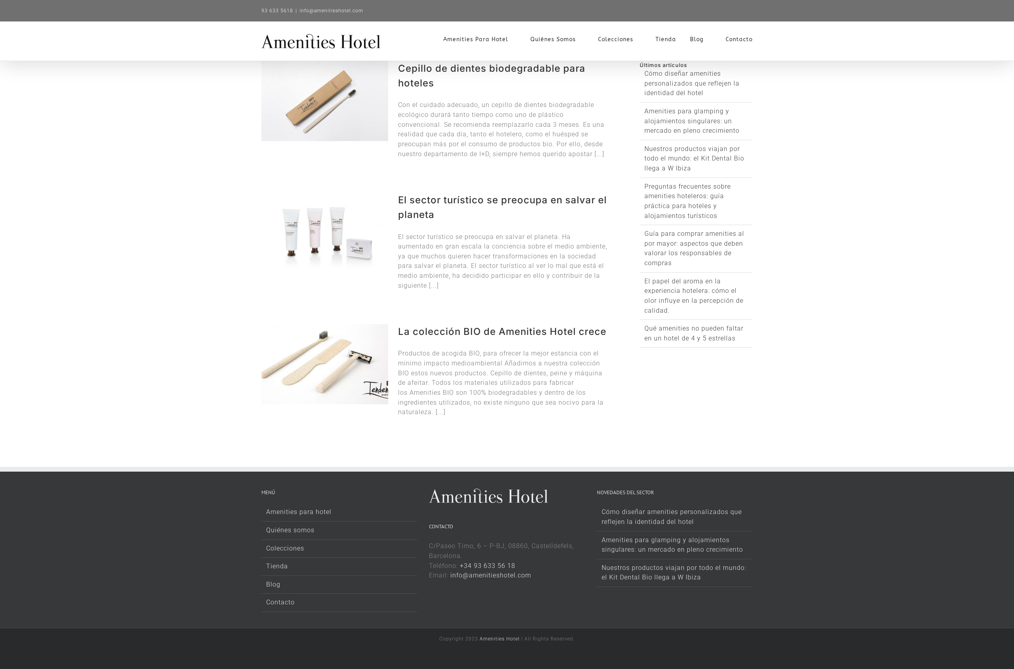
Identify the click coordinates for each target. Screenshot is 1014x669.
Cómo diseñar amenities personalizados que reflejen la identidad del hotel (692, 83)
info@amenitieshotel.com (331, 10)
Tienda (277, 566)
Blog (273, 584)
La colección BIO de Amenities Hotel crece (502, 331)
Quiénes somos (290, 530)
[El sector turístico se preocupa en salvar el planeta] (324, 233)
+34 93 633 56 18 (487, 566)
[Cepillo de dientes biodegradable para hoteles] (324, 101)
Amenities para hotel (299, 512)
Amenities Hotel (500, 639)
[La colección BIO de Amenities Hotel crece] (324, 364)
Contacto (280, 602)
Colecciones (285, 548)
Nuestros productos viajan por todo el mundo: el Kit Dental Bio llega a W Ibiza (694, 158)
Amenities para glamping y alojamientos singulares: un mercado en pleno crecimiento (692, 120)
